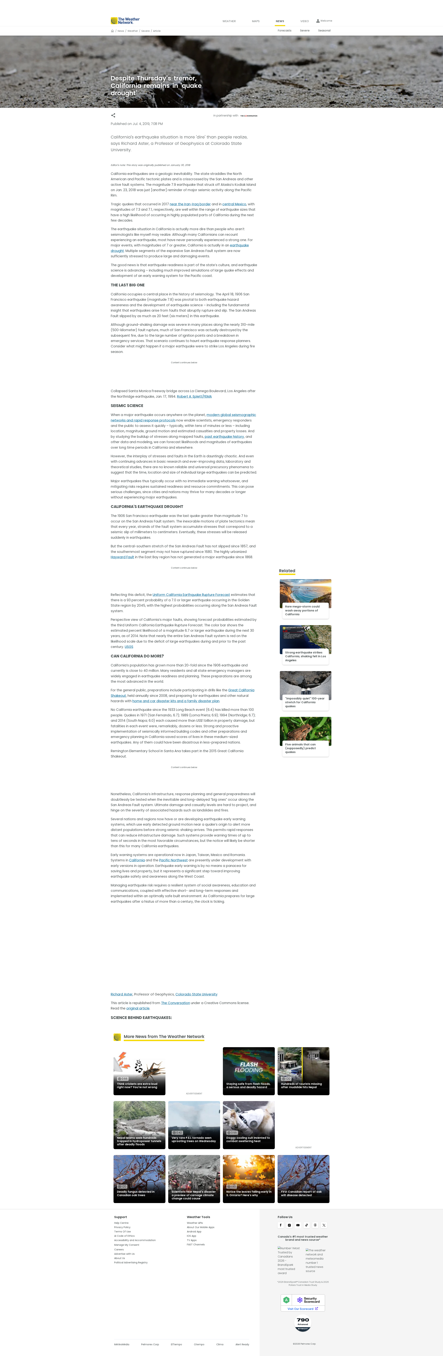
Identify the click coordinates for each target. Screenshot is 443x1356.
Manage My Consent (126, 1244)
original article (138, 1008)
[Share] (113, 115)
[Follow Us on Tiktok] (306, 1225)
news (121, 31)
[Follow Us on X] (324, 1225)
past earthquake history (224, 436)
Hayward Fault (122, 557)
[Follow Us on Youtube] (298, 1225)
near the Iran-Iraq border (190, 204)
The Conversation (175, 1003)
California (137, 860)
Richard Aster (122, 994)
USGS (129, 646)
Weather (133, 31)
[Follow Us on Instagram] (289, 1225)
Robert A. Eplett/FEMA (194, 396)
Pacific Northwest (173, 860)
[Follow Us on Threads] (315, 1225)
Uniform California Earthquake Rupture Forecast (191, 594)
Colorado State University (196, 994)
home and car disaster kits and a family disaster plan (175, 701)
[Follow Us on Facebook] (280, 1225)
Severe (145, 31)
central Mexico (234, 204)
